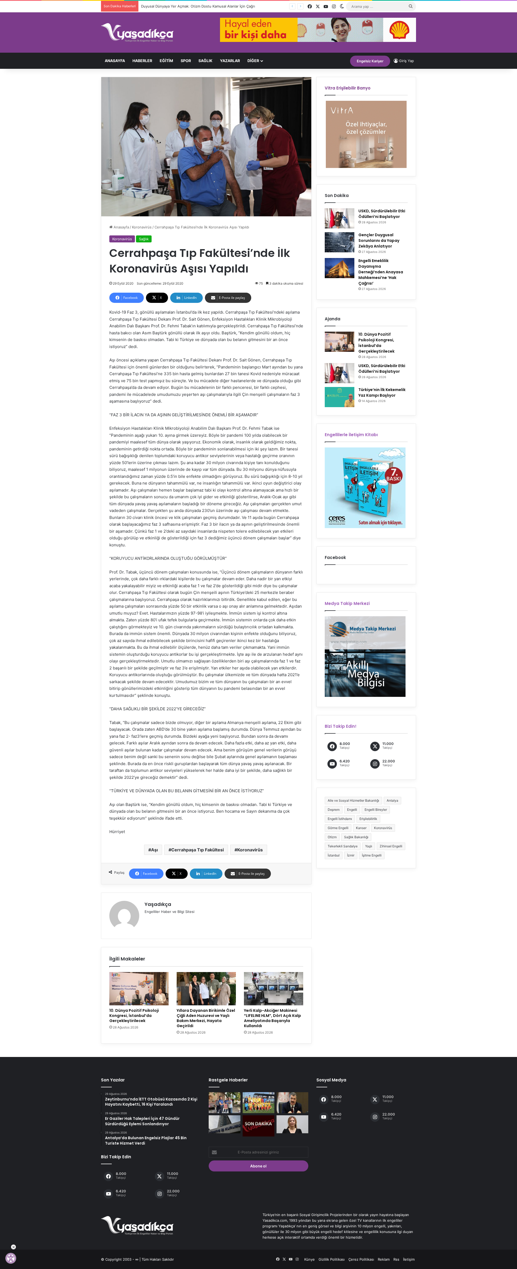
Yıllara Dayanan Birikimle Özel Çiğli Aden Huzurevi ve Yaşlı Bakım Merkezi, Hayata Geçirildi (206, 1018)
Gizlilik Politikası (332, 1259)
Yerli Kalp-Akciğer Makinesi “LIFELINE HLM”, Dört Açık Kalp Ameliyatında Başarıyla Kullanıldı (272, 1018)
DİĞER (253, 60)
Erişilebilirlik (368, 819)
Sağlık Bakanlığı (356, 837)
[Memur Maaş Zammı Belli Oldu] (258, 1125)
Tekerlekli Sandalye (343, 846)
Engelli (352, 810)
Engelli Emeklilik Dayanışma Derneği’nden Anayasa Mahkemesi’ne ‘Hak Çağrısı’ (380, 272)
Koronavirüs (142, 227)
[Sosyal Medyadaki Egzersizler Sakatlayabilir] (292, 1124)
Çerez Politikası (361, 1259)
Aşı (154, 849)
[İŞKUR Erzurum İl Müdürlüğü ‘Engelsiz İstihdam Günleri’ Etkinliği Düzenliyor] (224, 1124)
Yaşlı (368, 846)
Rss (396, 1259)
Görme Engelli (338, 828)
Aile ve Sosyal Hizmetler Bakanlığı (353, 800)
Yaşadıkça (158, 904)
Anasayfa (115, 60)
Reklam (384, 1259)
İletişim (409, 1259)
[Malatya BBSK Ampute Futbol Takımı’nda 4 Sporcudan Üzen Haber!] (258, 1102)
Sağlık (144, 239)
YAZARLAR (230, 60)
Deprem (334, 810)
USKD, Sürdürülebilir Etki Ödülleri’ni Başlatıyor (381, 213)
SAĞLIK (205, 60)
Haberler (142, 60)
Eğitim (166, 60)
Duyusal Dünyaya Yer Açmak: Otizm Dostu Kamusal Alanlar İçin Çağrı (194, 6)
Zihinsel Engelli (391, 846)
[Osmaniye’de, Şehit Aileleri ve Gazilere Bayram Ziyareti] (224, 1102)
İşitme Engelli (372, 855)
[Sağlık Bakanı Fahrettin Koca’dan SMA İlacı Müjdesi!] (292, 1102)
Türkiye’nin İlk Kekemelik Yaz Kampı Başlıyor (382, 392)
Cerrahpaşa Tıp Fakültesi (197, 849)
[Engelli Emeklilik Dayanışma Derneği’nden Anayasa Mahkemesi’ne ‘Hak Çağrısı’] (339, 268)
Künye (309, 1259)
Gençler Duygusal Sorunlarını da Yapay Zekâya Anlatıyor (378, 240)
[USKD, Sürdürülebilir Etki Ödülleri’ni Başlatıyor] (339, 218)
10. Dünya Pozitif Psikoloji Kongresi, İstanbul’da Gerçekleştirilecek (134, 1015)
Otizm (332, 837)
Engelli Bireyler (376, 810)
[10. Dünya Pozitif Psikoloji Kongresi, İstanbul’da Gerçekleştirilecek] (139, 988)
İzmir (350, 855)
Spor (186, 60)
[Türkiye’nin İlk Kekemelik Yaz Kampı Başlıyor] (339, 397)
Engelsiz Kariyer (370, 61)
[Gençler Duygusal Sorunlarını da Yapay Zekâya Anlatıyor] (339, 242)
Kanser (361, 828)
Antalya (392, 800)
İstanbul (334, 855)
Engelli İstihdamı (340, 819)
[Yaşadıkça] (137, 32)
